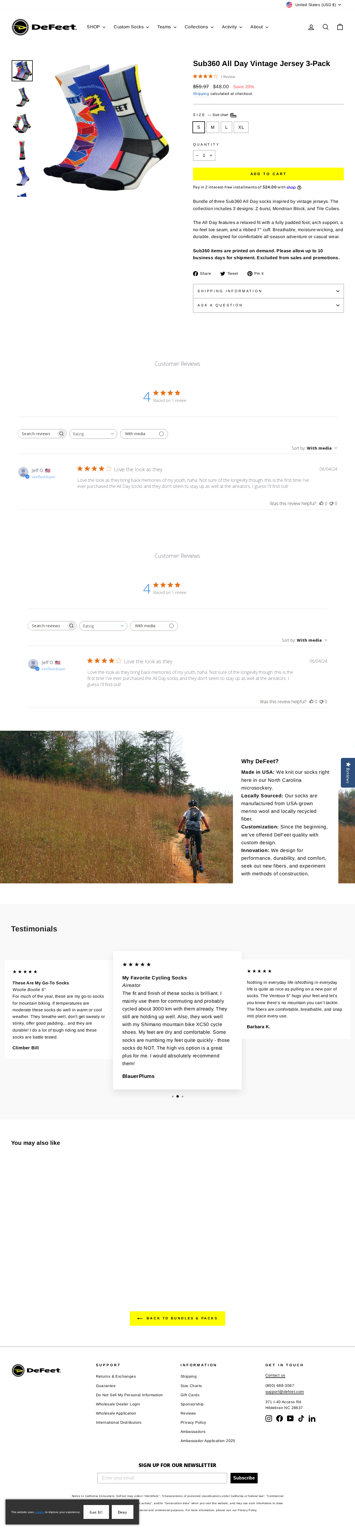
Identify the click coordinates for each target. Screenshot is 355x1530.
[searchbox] (37, 433)
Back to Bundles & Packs (181, 1318)
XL (241, 127)
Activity (230, 26)
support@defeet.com (284, 1392)
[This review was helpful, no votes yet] (321, 503)
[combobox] (93, 434)
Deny (122, 1512)
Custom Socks (129, 26)
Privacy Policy (193, 1422)
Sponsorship (192, 1404)
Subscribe (244, 1478)
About (257, 26)
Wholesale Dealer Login (118, 1404)
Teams (164, 26)
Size (211, 115)
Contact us (275, 1375)
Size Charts (191, 1386)
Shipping (201, 94)
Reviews (188, 1413)
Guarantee (106, 1386)
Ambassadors (193, 1432)
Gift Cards (190, 1395)
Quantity (206, 144)
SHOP (94, 26)
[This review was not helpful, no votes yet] (331, 503)
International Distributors (119, 1422)
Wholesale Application (116, 1413)
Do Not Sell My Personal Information (129, 1395)
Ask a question (220, 305)
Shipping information (229, 291)
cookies (39, 1512)
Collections (197, 26)
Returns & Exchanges (116, 1376)
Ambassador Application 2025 (208, 1441)
